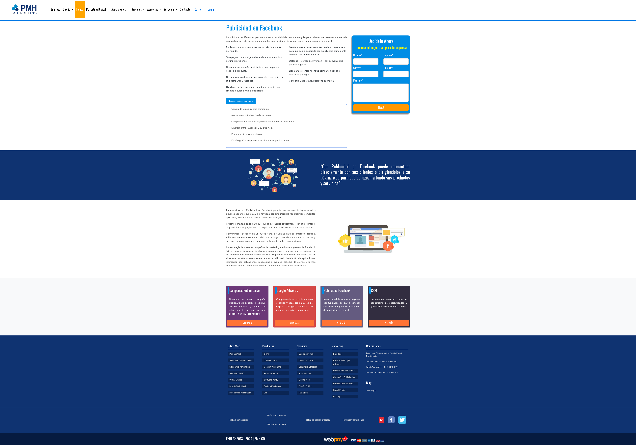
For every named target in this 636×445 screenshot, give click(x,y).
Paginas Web (235, 354)
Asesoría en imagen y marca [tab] (241, 101)
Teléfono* (388, 68)
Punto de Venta (271, 373)
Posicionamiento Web (343, 384)
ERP (266, 393)
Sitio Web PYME (236, 373)
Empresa (56, 9)
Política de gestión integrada (317, 420)
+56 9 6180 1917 (390, 367)
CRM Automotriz (271, 360)
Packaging (303, 393)
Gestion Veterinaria (272, 367)
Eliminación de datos (276, 424)
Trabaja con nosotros (238, 420)
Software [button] (169, 9)
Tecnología (371, 390)
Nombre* (357, 55)
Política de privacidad (276, 415)
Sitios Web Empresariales (241, 360)
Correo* (357, 68)
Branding (337, 354)
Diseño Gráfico (305, 386)
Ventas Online (235, 380)
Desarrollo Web (306, 360)
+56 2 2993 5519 (390, 372)
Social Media (339, 390)
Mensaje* (358, 80)
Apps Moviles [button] (118, 9)
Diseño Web (304, 380)
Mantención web (306, 354)
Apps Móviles (305, 373)
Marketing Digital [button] (96, 9)
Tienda (79, 9)
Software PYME (271, 380)
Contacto (185, 9)
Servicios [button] (137, 9)
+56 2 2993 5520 (389, 361)
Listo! (381, 108)
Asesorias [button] (153, 9)
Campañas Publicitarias (344, 377)
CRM (266, 354)
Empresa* (388, 55)
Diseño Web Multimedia (240, 393)
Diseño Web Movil (237, 386)
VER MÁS (247, 323)
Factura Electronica (272, 386)
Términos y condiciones (353, 420)
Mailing (336, 396)
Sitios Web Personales (239, 367)
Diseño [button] (67, 9)
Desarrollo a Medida (308, 367)
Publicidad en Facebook (344, 371)
